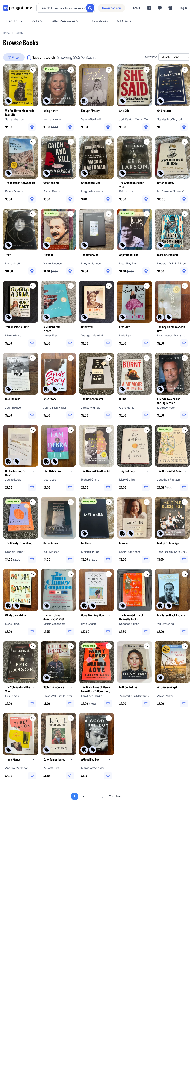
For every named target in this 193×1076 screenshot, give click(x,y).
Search (19, 33)
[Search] (90, 8)
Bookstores (99, 21)
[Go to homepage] (18, 8)
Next (119, 796)
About (136, 8)
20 (111, 796)
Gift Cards (123, 21)
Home (6, 33)
